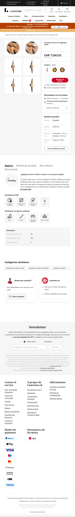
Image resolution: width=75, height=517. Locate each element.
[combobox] (35, 10)
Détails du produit (26, 165)
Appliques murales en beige (15, 268)
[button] (13, 66)
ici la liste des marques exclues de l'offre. (51, 370)
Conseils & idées (33, 415)
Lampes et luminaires (10, 35)
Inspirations (31, 412)
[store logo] (13, 10)
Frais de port (9, 405)
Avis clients (46, 165)
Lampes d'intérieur (22, 35)
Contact (8, 401)
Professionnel (32, 402)
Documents (11, 169)
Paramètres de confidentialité (15, 498)
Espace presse (32, 409)
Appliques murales (33, 35)
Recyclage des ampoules (49, 501)
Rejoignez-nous (33, 406)
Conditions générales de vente (43, 498)
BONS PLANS (51, 20)
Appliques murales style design (39, 268)
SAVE (59, 27)
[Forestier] (12, 180)
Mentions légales (56, 399)
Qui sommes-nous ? (34, 390)
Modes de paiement (12, 411)
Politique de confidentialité (47, 368)
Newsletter (31, 393)
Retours (7, 408)
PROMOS (25, 20)
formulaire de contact (56, 366)
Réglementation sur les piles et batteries (30, 501)
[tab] (9, 166)
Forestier (56, 120)
